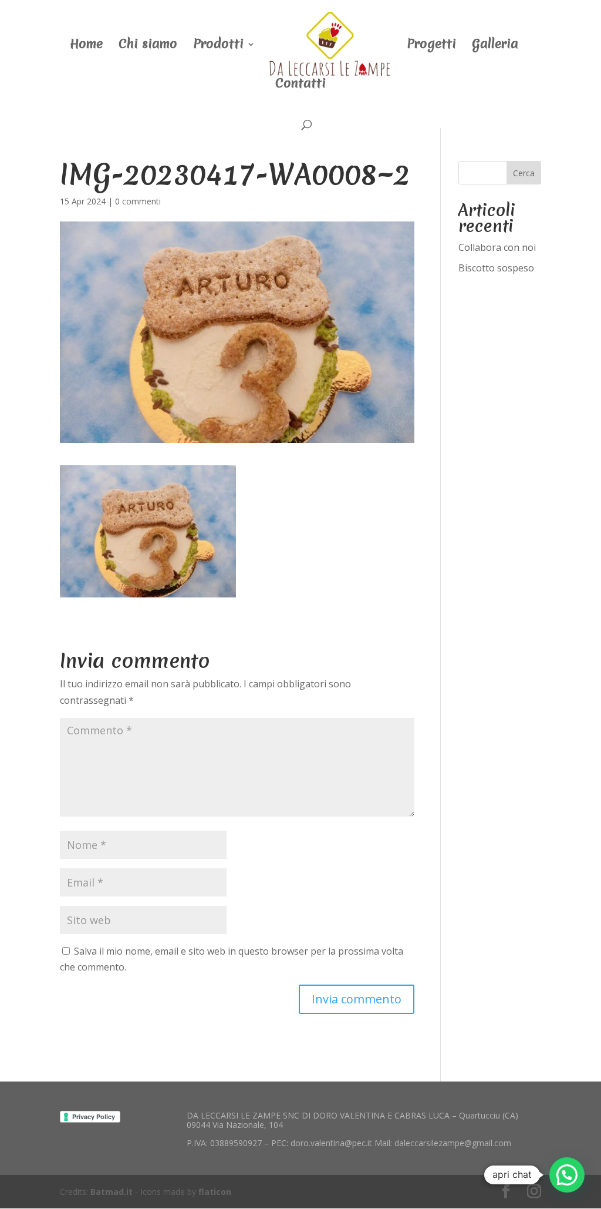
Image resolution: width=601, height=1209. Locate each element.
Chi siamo (148, 46)
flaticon (214, 1191)
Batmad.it (111, 1191)
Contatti (300, 85)
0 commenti (138, 201)
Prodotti (218, 46)
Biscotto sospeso (496, 267)
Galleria (495, 46)
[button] (567, 1175)
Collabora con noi (497, 247)
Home (86, 46)
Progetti (431, 46)
